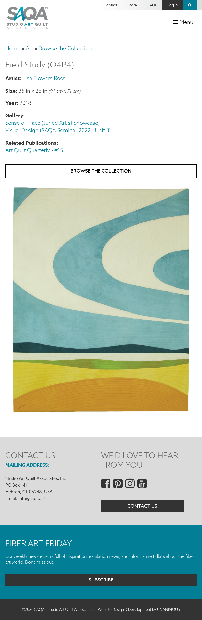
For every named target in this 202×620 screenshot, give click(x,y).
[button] (101, 417)
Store (132, 4)
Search (190, 5)
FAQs (152, 4)
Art (29, 48)
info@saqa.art (32, 499)
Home (12, 48)
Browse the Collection (65, 48)
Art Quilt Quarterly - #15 (34, 150)
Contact (110, 4)
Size (10, 90)
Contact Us (142, 506)
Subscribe (101, 579)
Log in (172, 4)
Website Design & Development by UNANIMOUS (139, 609)
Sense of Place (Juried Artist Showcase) (52, 122)
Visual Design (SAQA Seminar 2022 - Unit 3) (58, 130)
